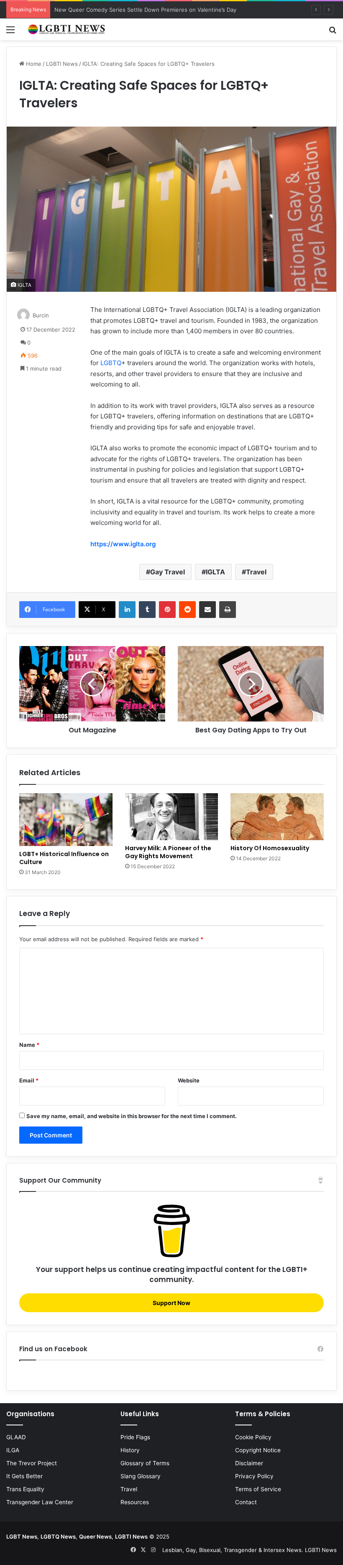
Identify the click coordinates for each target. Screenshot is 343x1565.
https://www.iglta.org (123, 544)
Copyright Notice (258, 1450)
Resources (134, 1502)
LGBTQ (110, 363)
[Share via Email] (207, 609)
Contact (246, 1502)
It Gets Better (24, 1476)
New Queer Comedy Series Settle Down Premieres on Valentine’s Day (145, 9)
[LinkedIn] (127, 609)
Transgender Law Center (39, 1502)
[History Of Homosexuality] (277, 816)
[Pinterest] (167, 609)
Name (29, 1044)
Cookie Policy (253, 1437)
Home (32, 63)
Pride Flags (135, 1437)
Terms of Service (258, 1489)
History (130, 1450)
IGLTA (215, 572)
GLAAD (16, 1437)
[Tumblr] (147, 609)
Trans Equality (25, 1489)
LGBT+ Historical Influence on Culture (64, 858)
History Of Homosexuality (269, 848)
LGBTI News (62, 63)
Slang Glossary (140, 1476)
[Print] (227, 609)
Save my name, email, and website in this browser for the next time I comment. (131, 1116)
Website (189, 1080)
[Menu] (10, 32)
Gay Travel (167, 572)
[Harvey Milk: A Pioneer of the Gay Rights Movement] (171, 816)
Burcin (41, 315)
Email (28, 1080)
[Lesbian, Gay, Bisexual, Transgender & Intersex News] (67, 29)
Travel (256, 572)
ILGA (12, 1450)
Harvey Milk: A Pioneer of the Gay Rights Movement (168, 852)
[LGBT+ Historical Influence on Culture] (66, 819)
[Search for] (332, 32)
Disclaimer (249, 1463)
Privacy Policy (254, 1476)
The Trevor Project (31, 1463)
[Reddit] (187, 609)
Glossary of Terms (144, 1463)
